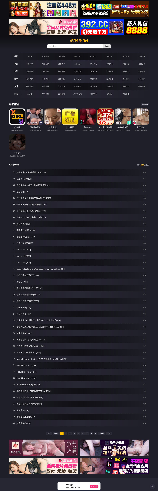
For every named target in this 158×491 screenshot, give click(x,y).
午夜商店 (45, 94)
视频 (16, 64)
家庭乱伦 (45, 86)
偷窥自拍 (29, 79)
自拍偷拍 (45, 64)
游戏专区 (77, 56)
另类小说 (109, 86)
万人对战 (61, 56)
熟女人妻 (93, 64)
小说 (16, 86)
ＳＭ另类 (141, 64)
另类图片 (141, 79)
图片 (16, 79)
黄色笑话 (125, 86)
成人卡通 (61, 71)
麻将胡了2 (94, 56)
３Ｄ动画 (77, 64)
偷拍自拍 (45, 71)
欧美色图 (61, 79)
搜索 (107, 46)
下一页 (102, 433)
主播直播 (125, 64)
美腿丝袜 (93, 79)
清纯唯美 (109, 79)
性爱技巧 (141, 86)
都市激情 (29, 86)
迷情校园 (93, 86)
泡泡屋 (109, 94)
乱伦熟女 (125, 71)
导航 (16, 94)
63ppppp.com (79, 41)
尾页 (109, 433)
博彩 (16, 56)
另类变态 (141, 71)
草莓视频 (61, 94)
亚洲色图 (45, 79)
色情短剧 (125, 94)
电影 (16, 71)
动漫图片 (77, 79)
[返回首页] (152, 486)
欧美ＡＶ (61, 64)
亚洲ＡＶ (29, 64)
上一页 (56, 433)
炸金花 (109, 56)
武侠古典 (77, 86)
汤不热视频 (77, 94)
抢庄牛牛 (141, 56)
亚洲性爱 (29, 71)
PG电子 (29, 56)
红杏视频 (93, 94)
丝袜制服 (109, 64)
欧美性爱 (77, 71)
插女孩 (29, 94)
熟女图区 (125, 79)
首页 (48, 433)
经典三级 (109, 71)
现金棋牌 (125, 56)
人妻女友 (61, 86)
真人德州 (45, 56)
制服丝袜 (93, 71)
